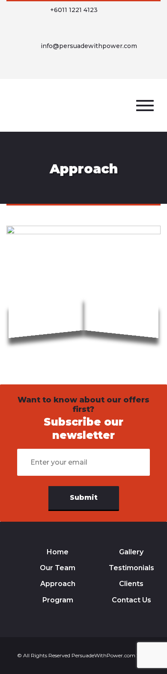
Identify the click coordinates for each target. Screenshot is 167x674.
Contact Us (131, 600)
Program (57, 600)
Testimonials (131, 568)
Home (58, 552)
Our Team (57, 568)
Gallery (131, 552)
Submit (84, 497)
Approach (57, 584)
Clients (131, 584)
